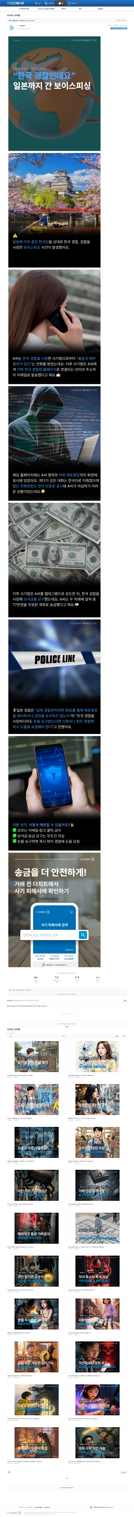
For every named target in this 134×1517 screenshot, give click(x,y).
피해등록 (49, 3)
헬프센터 (72, 3)
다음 (67, 1478)
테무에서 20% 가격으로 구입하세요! (67, 994)
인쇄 (117, 25)
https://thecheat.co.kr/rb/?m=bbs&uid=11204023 (26, 1000)
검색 (37, 3)
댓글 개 (9, 1006)
